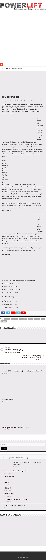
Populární (11, 458)
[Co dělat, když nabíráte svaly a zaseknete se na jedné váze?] (6, 465)
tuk (43, 319)
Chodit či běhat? (9, 476)
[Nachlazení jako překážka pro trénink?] (2, 500)
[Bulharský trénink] (2, 494)
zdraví (4, 321)
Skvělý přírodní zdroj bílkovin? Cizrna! (16, 428)
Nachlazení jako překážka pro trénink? (16, 499)
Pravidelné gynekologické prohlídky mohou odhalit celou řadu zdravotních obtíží (14, 350)
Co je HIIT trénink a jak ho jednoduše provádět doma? (22, 371)
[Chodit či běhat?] (2, 477)
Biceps (6, 482)
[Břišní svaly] (2, 488)
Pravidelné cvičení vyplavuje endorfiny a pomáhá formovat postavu (32, 356)
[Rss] (23, 554)
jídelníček (23, 319)
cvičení (7, 319)
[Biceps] (2, 482)
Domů (2, 68)
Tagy (27, 458)
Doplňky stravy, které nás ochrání (14, 505)
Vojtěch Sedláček (8, 101)
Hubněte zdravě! (8, 399)
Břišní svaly (7, 488)
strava (37, 319)
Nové (3, 458)
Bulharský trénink (9, 494)
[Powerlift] (23, 6)
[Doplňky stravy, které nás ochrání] (2, 505)
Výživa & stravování (36, 101)
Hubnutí (8, 68)
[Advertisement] (23, 34)
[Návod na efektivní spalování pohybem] (2, 471)
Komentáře (19, 458)
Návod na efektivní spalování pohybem (16, 471)
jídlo (30, 319)
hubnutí (14, 319)
